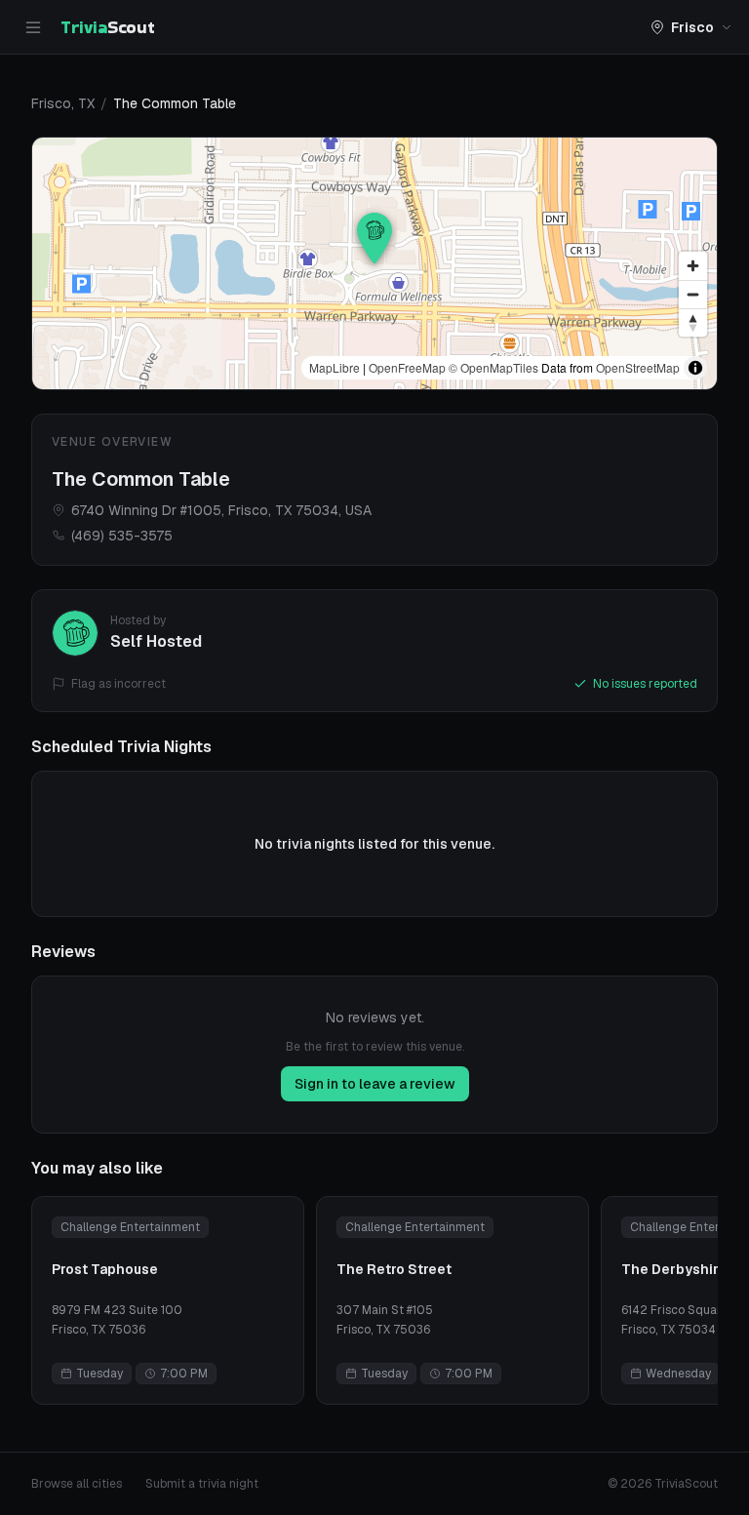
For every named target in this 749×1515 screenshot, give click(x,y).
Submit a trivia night (201, 1484)
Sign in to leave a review (375, 1084)
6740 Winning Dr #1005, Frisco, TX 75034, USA (221, 510)
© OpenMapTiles (493, 367)
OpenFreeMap (407, 367)
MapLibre (334, 367)
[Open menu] (33, 27)
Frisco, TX (63, 103)
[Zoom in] (693, 266)
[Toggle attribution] (695, 367)
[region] (374, 263)
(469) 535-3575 (122, 535)
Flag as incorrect (118, 684)
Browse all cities (76, 1484)
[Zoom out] (693, 294)
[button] (374, 238)
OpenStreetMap (638, 367)
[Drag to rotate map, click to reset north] (693, 322)
